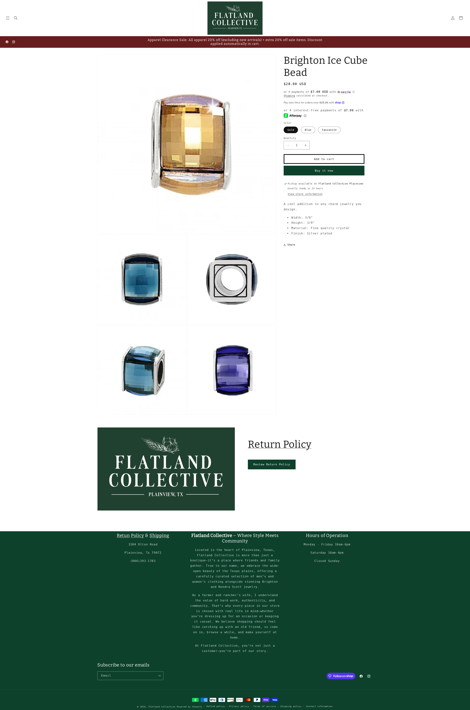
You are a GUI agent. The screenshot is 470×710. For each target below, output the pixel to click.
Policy (137, 535)
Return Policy (280, 444)
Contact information (319, 706)
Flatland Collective (162, 707)
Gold (291, 129)
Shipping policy (291, 706)
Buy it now (324, 170)
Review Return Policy (271, 464)
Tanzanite (329, 129)
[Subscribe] (159, 675)
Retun (123, 535)
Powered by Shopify (189, 707)
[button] (8, 18)
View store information (305, 194)
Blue (308, 129)
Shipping (289, 95)
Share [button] (291, 244)
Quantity (290, 138)
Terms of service (264, 706)
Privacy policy (239, 706)
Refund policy (216, 706)
